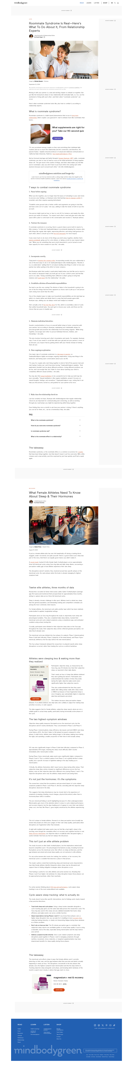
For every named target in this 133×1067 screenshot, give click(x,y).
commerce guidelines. (74, 87)
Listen (46, 1024)
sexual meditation (46, 376)
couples (80, 452)
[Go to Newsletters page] (112, 3)
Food (19, 1031)
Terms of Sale (91, 1054)
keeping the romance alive (46, 260)
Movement (20, 1033)
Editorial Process (105, 1056)
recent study (34, 562)
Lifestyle (20, 1035)
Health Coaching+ (35, 1028)
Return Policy (112, 1054)
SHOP (105, 3)
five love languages (60, 233)
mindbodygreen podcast (47, 1029)
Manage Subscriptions (60, 1029)
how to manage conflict (73, 198)
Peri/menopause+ (35, 1034)
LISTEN (96, 3)
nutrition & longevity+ (33, 1031)
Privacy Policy (106, 1054)
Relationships (21, 1040)
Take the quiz (60, 1034)
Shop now (35, 698)
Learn (33, 1024)
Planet (19, 1042)
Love (30, 19)
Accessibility (88, 1056)
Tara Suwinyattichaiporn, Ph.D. (62, 154)
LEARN (89, 3)
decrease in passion (63, 354)
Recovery (32, 488)
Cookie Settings (111, 1056)
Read (20, 1024)
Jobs (87, 1054)
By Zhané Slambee (39, 502)
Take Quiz (57, 138)
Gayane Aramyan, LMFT (65, 158)
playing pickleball (34, 240)
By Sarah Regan (38, 37)
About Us (59, 1038)
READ (82, 3)
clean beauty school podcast (47, 1033)
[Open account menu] (118, 3)
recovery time (77, 918)
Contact (59, 1036)
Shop (59, 1024)
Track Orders (60, 1032)
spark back (41, 278)
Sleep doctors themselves (37, 833)
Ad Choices (93, 1056)
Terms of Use (96, 1054)
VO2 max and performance (58, 887)
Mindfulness (20, 1037)
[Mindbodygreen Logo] (20, 3)
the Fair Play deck (49, 305)
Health (19, 1028)
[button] (44, 37)
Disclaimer (101, 1054)
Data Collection (98, 1056)
